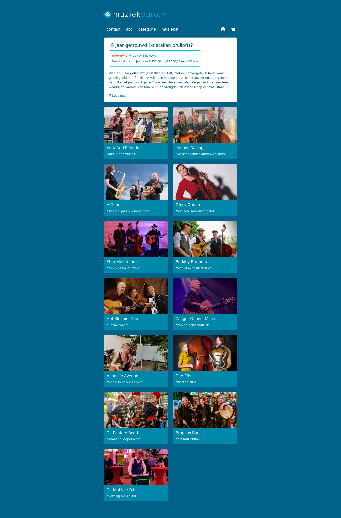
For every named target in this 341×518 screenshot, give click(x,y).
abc (129, 29)
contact (113, 29)
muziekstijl (171, 29)
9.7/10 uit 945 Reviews (141, 55)
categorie (147, 29)
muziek (141, 14)
